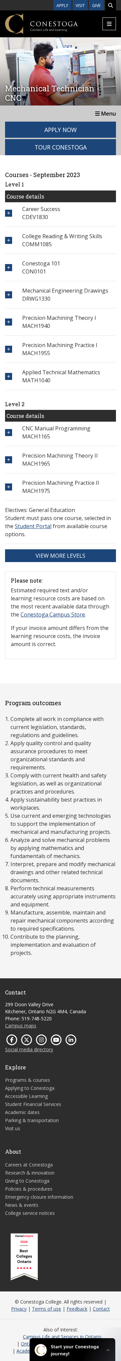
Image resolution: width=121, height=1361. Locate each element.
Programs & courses (27, 1080)
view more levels (60, 555)
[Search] (110, 5)
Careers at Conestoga (29, 1164)
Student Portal (33, 526)
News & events (21, 1205)
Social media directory (29, 1049)
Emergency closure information (39, 1197)
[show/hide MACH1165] (8, 432)
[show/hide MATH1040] (8, 376)
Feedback (77, 1309)
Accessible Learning (26, 1096)
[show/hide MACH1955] (8, 349)
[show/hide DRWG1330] (8, 294)
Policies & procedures (28, 1189)
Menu (108, 113)
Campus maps (20, 1025)
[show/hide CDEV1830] (8, 213)
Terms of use (46, 1309)
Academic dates (22, 1112)
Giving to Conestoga (27, 1181)
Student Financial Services (33, 1104)
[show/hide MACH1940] (8, 322)
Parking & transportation (32, 1120)
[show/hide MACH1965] (8, 459)
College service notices (30, 1213)
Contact (101, 1309)
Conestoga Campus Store (53, 614)
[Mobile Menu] (109, 23)
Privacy (19, 1309)
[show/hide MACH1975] (8, 487)
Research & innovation (29, 1172)
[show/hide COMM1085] (8, 240)
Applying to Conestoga (29, 1088)
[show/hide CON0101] (8, 267)
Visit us (12, 1128)
